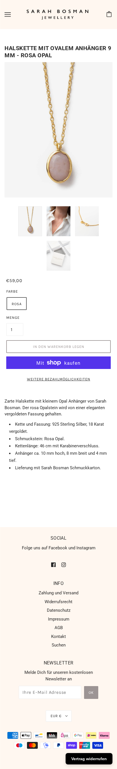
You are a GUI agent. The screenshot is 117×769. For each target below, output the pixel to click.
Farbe (12, 291)
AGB (59, 627)
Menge (13, 317)
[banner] (58, 14)
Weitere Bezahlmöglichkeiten (58, 379)
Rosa (17, 304)
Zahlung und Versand (58, 592)
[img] (53, 564)
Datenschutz (58, 610)
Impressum (58, 619)
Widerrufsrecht (58, 601)
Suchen (59, 645)
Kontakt (58, 636)
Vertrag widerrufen (89, 758)
